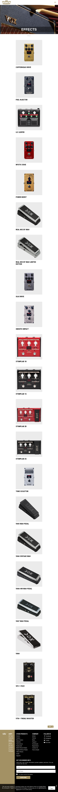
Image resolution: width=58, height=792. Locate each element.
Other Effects (19, 752)
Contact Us (35, 748)
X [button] (56, 785)
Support (34, 742)
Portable (11, 747)
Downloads (35, 744)
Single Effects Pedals (22, 750)
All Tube (11, 736)
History (34, 738)
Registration (35, 746)
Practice (11, 749)
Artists (34, 736)
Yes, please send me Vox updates (25, 774)
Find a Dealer (35, 750)
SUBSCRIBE (23, 777)
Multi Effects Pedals (21, 748)
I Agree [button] (51, 788)
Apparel (18, 756)
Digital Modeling (11, 740)
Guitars (18, 738)
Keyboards (19, 746)
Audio (17, 754)
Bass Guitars (19, 740)
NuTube (11, 745)
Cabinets (11, 738)
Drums (18, 736)
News (33, 740)
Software (11, 751)
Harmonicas (19, 744)
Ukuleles (18, 742)
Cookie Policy (42, 786)
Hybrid (10, 743)
